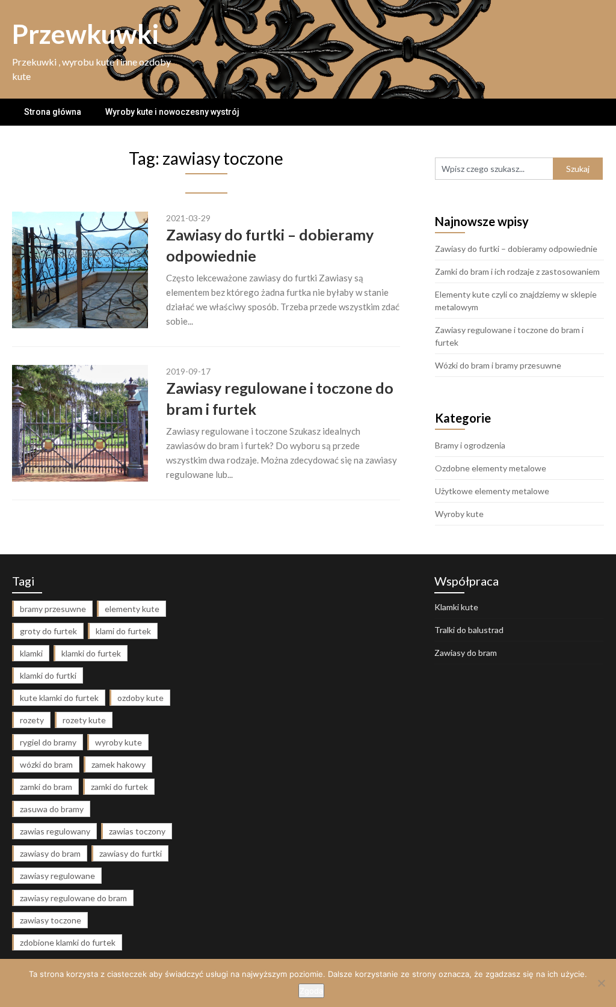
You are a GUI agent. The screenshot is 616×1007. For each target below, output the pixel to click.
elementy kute (132, 609)
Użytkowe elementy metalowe (492, 491)
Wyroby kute (459, 514)
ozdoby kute (140, 698)
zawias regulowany (55, 831)
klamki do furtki (48, 675)
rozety (32, 720)
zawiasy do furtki (130, 853)
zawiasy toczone (50, 920)
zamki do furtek (119, 787)
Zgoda (311, 991)
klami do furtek (123, 631)
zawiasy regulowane (57, 876)
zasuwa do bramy (52, 809)
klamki (31, 653)
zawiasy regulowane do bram (73, 898)
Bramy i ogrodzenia (470, 445)
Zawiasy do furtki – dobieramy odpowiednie (516, 248)
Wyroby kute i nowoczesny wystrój (172, 112)
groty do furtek (48, 631)
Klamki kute (456, 607)
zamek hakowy (118, 764)
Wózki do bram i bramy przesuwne (498, 365)
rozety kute (84, 720)
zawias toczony (137, 831)
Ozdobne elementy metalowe (490, 468)
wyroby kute (118, 742)
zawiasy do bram (50, 853)
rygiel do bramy (48, 742)
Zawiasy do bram (465, 652)
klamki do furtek (91, 653)
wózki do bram (46, 764)
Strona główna (52, 112)
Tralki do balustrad (469, 630)
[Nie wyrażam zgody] (601, 983)
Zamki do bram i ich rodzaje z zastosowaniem (517, 271)
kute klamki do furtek (59, 698)
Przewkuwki (85, 33)
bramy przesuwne (53, 609)
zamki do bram (46, 787)
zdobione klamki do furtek (68, 942)
